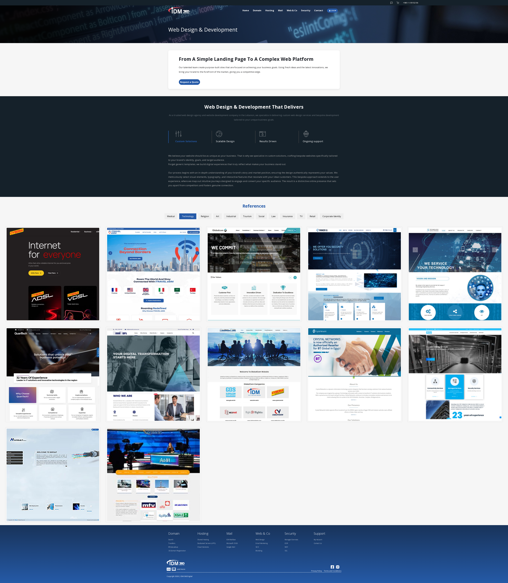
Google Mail (230, 547)
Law (273, 216)
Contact (318, 10)
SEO (257, 547)
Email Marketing (262, 543)
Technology (188, 216)
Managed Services (291, 539)
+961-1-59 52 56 (410, 2)
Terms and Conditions (332, 571)
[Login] (398, 2)
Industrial (231, 216)
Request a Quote (189, 82)
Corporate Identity (332, 216)
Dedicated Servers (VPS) (206, 543)
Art (217, 216)
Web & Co (292, 10)
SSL (286, 551)
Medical (171, 216)
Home (245, 10)
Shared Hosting (203, 539)
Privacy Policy (316, 571)
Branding (259, 551)
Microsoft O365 (232, 543)
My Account (318, 539)
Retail (312, 216)
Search (170, 539)
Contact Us (318, 543)
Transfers (171, 543)
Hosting (269, 10)
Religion (205, 216)
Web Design (260, 539)
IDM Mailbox (231, 539)
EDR (286, 543)
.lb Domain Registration (177, 551)
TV (301, 216)
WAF (286, 547)
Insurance (288, 216)
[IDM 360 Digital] (181, 10)
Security (305, 10)
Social (261, 216)
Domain (257, 10)
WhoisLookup (173, 547)
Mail (280, 10)
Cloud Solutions (203, 547)
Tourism (247, 216)
